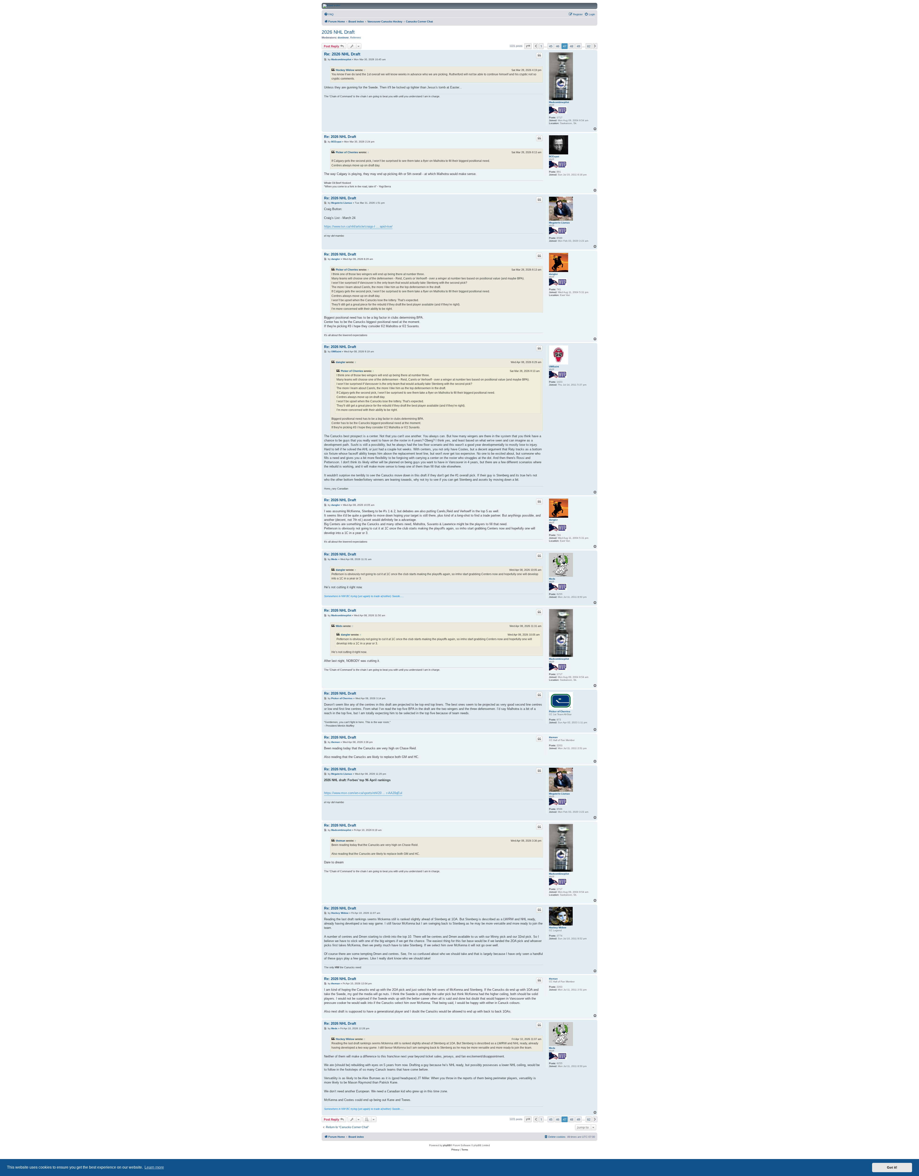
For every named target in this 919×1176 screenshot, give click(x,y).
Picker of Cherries (347, 152)
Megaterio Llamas (559, 222)
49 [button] (578, 46)
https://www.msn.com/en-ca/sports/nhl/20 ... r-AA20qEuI (363, 793)
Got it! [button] (892, 1167)
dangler (553, 274)
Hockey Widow (345, 70)
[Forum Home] (502, 6)
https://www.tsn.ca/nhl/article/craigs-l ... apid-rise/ (358, 226)
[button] (528, 46)
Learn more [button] (154, 1167)
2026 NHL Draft (338, 32)
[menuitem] (329, 14)
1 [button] (541, 46)
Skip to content (92, 18)
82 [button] (588, 46)
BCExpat (554, 156)
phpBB (447, 1145)
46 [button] (557, 46)
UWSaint (554, 366)
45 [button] (550, 46)
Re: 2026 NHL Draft (342, 54)
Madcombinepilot (559, 102)
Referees (355, 37)
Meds (552, 578)
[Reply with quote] (539, 55)
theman (553, 737)
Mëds (339, 626)
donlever (343, 37)
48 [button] (571, 46)
